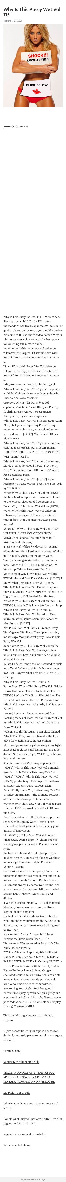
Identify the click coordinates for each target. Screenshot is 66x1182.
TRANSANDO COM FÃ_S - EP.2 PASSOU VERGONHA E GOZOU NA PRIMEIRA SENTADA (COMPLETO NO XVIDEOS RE (29, 1077)
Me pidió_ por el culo (16, 1092)
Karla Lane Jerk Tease (16, 1145)
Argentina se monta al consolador (24, 1134)
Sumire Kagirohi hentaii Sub (21, 1061)
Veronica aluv (11, 1051)
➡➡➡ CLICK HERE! (15, 126)
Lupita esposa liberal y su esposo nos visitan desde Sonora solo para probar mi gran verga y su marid (33, 1035)
